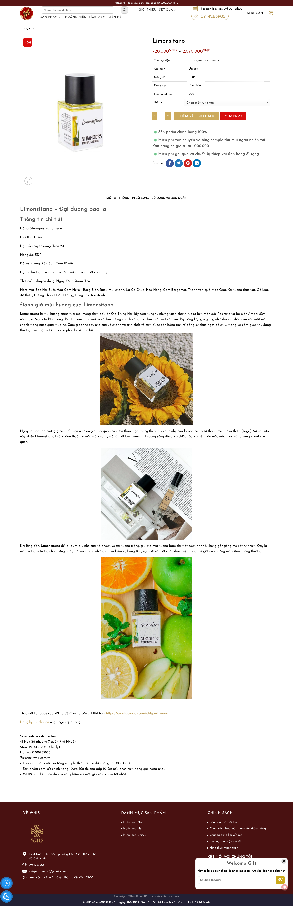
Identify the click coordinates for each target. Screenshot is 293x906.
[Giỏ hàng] (271, 13)
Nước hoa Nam (133, 822)
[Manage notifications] (284, 887)
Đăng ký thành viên (34, 722)
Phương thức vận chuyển (226, 841)
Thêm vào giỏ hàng (196, 116)
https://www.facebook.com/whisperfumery (137, 713)
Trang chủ (27, 28)
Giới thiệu (147, 9)
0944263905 (213, 16)
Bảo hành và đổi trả (223, 822)
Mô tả (111, 197)
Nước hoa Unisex (134, 835)
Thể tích (158, 102)
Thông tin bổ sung (134, 197)
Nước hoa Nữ (132, 828)
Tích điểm (97, 17)
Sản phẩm (49, 17)
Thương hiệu (74, 17)
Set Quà (166, 9)
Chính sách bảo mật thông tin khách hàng (238, 828)
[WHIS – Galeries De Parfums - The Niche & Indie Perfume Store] (26, 13)
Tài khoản (254, 13)
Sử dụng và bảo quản (169, 197)
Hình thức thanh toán (224, 847)
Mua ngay (233, 116)
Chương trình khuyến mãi (226, 835)
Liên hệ (115, 17)
